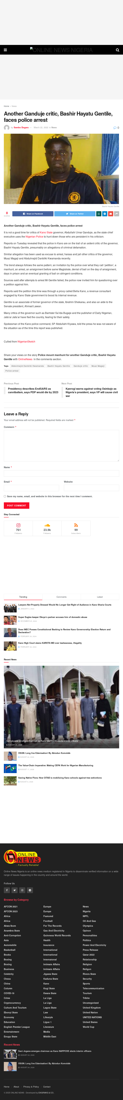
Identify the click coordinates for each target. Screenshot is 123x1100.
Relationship (90, 959)
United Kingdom (92, 1007)
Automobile (10, 945)
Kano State (46, 232)
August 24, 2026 (15, 745)
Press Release (90, 949)
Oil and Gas (89, 920)
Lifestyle (48, 1017)
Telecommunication (93, 988)
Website (68, 481)
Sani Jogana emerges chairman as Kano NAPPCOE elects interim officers (42, 740)
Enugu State (10, 1036)
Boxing (8, 959)
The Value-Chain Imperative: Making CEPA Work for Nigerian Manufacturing (55, 765)
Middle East (49, 1036)
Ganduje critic (81, 365)
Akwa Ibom (10, 925)
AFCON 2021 (11, 906)
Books (7, 954)
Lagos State (50, 1007)
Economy (9, 1017)
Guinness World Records (57, 935)
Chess (7, 978)
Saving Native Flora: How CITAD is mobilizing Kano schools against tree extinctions (60, 777)
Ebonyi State (11, 1012)
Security (87, 978)
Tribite (86, 998)
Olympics (88, 925)
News (14, 106)
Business (9, 969)
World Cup (88, 1026)
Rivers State (89, 973)
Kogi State (49, 988)
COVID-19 (9, 993)
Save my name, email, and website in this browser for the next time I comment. (50, 496)
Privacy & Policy (31, 1086)
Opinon (87, 930)
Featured (48, 916)
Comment (10, 427)
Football (48, 920)
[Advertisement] (61, 22)
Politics (87, 940)
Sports (86, 983)
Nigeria (86, 911)
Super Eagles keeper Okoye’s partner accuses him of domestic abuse (52, 617)
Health (46, 940)
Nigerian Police (34, 236)
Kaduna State (50, 978)
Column (8, 988)
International (50, 949)
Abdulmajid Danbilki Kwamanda (27, 365)
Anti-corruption (12, 935)
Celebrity (9, 973)
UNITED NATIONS (92, 1017)
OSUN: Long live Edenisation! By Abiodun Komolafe (44, 752)
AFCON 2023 (11, 911)
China (7, 983)
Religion (87, 964)
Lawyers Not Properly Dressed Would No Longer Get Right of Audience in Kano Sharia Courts (64, 604)
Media (46, 1031)
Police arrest (11, 370)
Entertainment (11, 1031)
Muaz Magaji (98, 365)
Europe (47, 906)
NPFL (86, 916)
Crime (7, 998)
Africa (7, 916)
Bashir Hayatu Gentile (59, 365)
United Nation (90, 1012)
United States (90, 1022)
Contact (46, 1086)
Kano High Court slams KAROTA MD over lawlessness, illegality (50, 642)
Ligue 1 (47, 1022)
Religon (87, 969)
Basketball (9, 949)
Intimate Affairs (51, 964)
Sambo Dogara (21, 127)
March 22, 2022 (41, 127)
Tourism (87, 993)
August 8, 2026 (26, 782)
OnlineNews (25, 359)
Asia (6, 940)
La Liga (47, 998)
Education (9, 1022)
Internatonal (50, 959)
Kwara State (49, 993)
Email (8, 481)
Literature (48, 1026)
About (16, 1086)
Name (8, 467)
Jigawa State (50, 973)
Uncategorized (91, 1002)
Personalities (90, 935)
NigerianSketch (26, 341)
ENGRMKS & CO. (46, 1092)
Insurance (48, 945)
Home (6, 106)
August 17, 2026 (27, 769)
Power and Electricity (94, 945)
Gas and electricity (53, 930)
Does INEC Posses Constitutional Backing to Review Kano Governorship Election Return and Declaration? (64, 631)
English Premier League (17, 1026)
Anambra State (12, 930)
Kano (46, 983)
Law (45, 1012)
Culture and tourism (15, 1007)
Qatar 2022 (88, 954)
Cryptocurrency (12, 1002)
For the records (52, 925)
